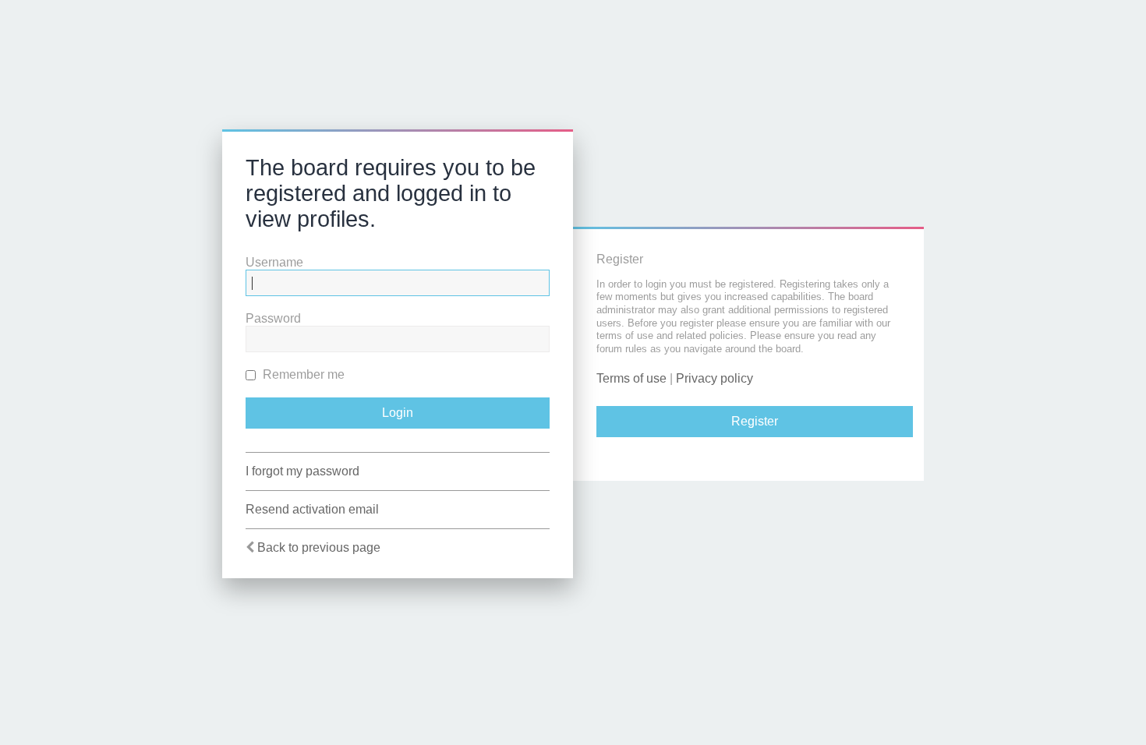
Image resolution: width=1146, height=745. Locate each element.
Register (754, 421)
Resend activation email (312, 509)
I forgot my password (302, 471)
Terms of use (631, 378)
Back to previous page (318, 547)
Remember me (302, 374)
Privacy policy (714, 378)
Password (273, 318)
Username (274, 262)
